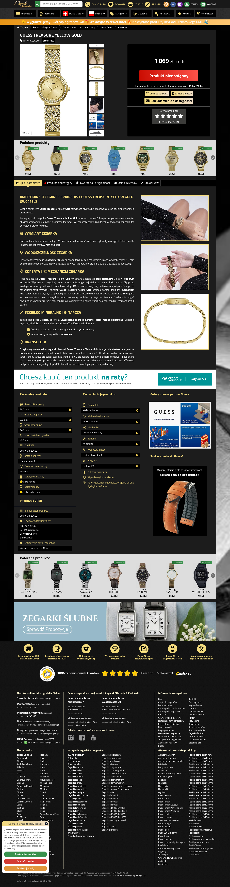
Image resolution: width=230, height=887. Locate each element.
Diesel (20, 820)
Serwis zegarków (197, 727)
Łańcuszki (162, 783)
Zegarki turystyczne (111, 761)
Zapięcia (162, 861)
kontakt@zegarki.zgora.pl (49, 698)
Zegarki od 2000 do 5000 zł (114, 814)
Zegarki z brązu (75, 783)
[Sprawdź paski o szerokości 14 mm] (179, 505)
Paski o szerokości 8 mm (200, 758)
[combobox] (61, 4)
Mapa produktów (166, 730)
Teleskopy (163, 855)
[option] (115, 623)
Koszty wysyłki (165, 727)
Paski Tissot (164, 836)
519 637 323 (30, 725)
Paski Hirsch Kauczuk (168, 805)
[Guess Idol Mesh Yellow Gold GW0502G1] (172, 158)
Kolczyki (162, 780)
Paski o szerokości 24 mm (201, 808)
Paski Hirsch (164, 802)
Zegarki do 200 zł (110, 795)
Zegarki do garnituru (77, 789)
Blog (160, 699)
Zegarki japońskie (76, 798)
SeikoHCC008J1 (114, 590)
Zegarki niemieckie (76, 820)
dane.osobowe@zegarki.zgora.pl (131, 875)
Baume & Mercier (25, 786)
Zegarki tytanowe (110, 764)
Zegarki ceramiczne (77, 786)
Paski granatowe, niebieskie (202, 839)
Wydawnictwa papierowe (170, 858)
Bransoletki (163, 770)
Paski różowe (195, 845)
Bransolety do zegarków (169, 774)
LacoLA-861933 (143, 590)
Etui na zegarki (165, 777)
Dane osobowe (165, 705)
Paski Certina (164, 795)
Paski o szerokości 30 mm (201, 817)
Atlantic (20, 767)
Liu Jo (42, 761)
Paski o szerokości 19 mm (201, 792)
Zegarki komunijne (197, 739)
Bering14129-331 (172, 590)
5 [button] (195, 638)
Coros (19, 814)
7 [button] (202, 638)
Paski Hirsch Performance (170, 808)
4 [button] (192, 638)
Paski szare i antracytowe (201, 848)
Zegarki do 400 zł (110, 802)
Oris (42, 795)
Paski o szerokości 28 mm (201, 814)
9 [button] (209, 638)
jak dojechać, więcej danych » (80, 718)
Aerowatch (22, 758)
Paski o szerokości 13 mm (201, 774)
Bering (20, 789)
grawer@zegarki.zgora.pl (48, 733)
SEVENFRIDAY (46, 820)
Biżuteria (162, 764)
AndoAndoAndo (24, 764)
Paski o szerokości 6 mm (200, 755)
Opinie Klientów (127, 183)
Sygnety (162, 852)
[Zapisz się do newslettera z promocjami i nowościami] (166, 4)
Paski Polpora (164, 826)
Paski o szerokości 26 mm (201, 811)
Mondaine (45, 786)
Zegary (105, 823)
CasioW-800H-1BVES (201, 590)
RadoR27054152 (57, 590)
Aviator (20, 770)
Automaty (72, 758)
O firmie (192, 708)
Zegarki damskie (75, 767)
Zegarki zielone (75, 780)
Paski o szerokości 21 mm (201, 798)
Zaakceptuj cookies (25, 854)
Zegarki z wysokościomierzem (116, 789)
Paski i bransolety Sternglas (171, 842)
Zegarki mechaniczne (78, 814)
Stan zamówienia (197, 730)
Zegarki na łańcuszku (78, 817)
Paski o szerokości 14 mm (201, 777)
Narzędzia (163, 786)
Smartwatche (74, 764)
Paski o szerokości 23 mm (201, 805)
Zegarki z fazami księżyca (114, 774)
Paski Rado (163, 830)
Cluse (19, 811)
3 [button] (189, 638)
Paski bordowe (196, 826)
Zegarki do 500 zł (110, 805)
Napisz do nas (195, 705)
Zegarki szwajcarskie (112, 758)
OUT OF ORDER (47, 798)
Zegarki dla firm (196, 733)
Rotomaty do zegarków (169, 848)
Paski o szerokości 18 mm (201, 789)
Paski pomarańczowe (199, 842)
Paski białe (194, 823)
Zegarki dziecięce (76, 792)
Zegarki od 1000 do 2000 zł (114, 811)
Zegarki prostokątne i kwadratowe (78, 831)
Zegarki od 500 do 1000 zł (114, 808)
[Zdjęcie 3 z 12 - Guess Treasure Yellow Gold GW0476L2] (96, 70)
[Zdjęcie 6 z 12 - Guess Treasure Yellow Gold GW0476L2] (96, 119)
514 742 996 (30, 716)
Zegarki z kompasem (111, 777)
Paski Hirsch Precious (168, 811)
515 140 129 (30, 707)
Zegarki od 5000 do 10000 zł (115, 817)
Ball (19, 774)
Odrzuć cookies (25, 861)
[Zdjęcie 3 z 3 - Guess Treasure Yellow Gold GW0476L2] (175, 322)
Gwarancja (163, 715)
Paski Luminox (165, 817)
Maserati (44, 777)
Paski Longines (165, 814)
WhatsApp (32, 742)
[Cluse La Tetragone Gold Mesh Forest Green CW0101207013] (28, 574)
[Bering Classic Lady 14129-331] (172, 574)
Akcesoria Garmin (166, 755)
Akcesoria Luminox (167, 758)
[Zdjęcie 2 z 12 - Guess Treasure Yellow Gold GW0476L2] (96, 54)
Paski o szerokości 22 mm (201, 802)
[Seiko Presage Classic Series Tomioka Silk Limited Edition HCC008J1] (114, 574)
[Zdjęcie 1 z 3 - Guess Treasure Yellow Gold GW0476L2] (175, 218)
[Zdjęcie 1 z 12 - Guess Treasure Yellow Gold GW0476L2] (53, 90)
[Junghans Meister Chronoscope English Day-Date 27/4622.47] (85, 574)
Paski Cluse (163, 798)
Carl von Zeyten (24, 802)
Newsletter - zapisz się (169, 733)
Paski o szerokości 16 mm (201, 783)
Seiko (42, 817)
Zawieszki (163, 864)
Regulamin (194, 724)
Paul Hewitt (45, 802)
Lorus (42, 767)
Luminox (44, 774)
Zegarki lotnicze (75, 811)
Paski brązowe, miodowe (200, 830)
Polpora (43, 805)
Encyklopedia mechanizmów (171, 708)
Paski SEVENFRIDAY (167, 833)
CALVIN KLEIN (23, 798)
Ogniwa (162, 792)
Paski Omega (164, 823)
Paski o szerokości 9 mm (200, 761)
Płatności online (196, 715)
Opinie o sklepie (196, 711)
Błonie (20, 792)
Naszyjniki (163, 789)
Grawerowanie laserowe (170, 718)
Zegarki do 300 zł (110, 798)
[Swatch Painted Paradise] (115, 623)
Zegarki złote (108, 792)
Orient (43, 792)
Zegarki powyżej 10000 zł (114, 820)
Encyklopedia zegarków (169, 711)
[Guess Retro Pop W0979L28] (114, 158)
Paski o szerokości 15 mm (201, 780)
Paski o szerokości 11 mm (201, 767)
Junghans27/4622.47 (85, 590)
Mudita (43, 789)
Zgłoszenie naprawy (167, 743)
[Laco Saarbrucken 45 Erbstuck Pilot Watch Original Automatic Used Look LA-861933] (143, 574)
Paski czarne (195, 833)
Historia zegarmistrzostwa (171, 721)
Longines (44, 764)
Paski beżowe (195, 820)
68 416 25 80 (77, 714)
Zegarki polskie (75, 826)
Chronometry (74, 761)
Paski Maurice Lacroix (168, 820)
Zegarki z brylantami (111, 767)
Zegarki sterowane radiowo (81, 836)
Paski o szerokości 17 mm (201, 786)
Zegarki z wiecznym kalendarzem (117, 786)
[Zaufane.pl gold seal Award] (47, 673)
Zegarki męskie (75, 770)
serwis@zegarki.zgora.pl (48, 725)
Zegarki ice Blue (75, 777)
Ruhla (42, 811)
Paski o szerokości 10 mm (201, 764)
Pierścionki (163, 845)
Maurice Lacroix (47, 780)
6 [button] (199, 638)
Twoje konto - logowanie (170, 739)
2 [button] (185, 638)
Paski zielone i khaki (198, 852)
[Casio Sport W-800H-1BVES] (201, 574)
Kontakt (192, 699)
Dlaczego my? (195, 702)
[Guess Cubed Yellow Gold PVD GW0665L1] (57, 158)
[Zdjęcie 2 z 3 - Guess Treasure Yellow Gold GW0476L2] (175, 267)
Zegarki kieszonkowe (77, 802)
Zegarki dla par (75, 774)
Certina (20, 808)
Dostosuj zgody (25, 868)
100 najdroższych (76, 755)
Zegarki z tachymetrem (113, 780)
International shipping (168, 724)
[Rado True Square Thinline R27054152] (57, 574)
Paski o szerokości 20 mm (201, 795)
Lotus (42, 770)
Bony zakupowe (165, 767)
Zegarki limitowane (77, 808)
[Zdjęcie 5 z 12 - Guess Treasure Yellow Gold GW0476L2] (96, 103)
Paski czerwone (196, 836)
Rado (42, 808)
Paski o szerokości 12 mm (201, 770)
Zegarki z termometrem (113, 783)
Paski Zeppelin (165, 839)
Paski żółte (194, 855)
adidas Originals (24, 755)
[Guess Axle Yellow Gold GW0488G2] (201, 158)
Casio (19, 805)
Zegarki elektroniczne (78, 795)
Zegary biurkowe (110, 830)
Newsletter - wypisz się (169, 736)
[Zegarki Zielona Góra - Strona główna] (23, 3)
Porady (192, 718)
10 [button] (212, 638)
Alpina (20, 761)
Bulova (20, 795)
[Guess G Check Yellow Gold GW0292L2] (28, 158)
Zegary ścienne (109, 826)
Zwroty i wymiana (197, 736)
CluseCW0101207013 (28, 590)
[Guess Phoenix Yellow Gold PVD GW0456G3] (143, 158)
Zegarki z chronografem (113, 770)
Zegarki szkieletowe (111, 755)
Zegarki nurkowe (76, 823)
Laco (42, 758)
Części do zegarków (167, 702)
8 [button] (206, 638)
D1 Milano (21, 817)
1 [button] (182, 638)
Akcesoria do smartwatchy (171, 761)
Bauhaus (21, 777)
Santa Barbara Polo (49, 814)
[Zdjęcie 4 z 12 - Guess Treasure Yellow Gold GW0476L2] (96, 87)
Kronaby (44, 755)
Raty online (194, 721)
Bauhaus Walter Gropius (24, 781)
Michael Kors (46, 783)
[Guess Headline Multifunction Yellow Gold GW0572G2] (85, 158)
